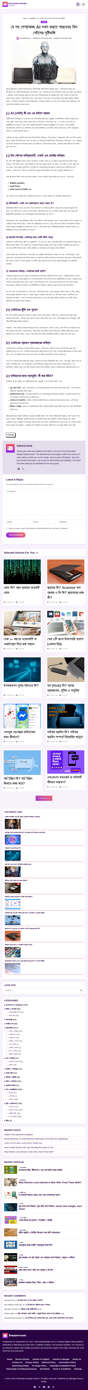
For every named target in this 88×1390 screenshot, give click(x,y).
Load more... (44, 798)
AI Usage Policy (39, 1366)
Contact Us (17, 1362)
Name (9, 522)
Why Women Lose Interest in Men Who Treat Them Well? (29, 1152)
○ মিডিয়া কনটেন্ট (12, 1054)
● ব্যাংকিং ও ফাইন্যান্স (11, 1069)
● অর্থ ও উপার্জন (9, 1058)
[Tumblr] (53, 1387)
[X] (39, 1387)
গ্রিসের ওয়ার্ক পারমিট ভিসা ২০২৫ (31, 1309)
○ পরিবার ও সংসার (13, 1041)
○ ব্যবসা (10, 1065)
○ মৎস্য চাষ (11, 1107)
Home (25, 18)
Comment (12, 491)
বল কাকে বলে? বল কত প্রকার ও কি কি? (30, 1300)
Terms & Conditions (62, 1369)
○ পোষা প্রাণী (12, 1044)
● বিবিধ (6, 1121)
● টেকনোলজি (32, 18)
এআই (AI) (10, 435)
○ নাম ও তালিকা (12, 1051)
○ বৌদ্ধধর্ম (11, 1096)
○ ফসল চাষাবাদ (12, 1117)
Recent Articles (22, 1359)
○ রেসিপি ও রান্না (13, 1048)
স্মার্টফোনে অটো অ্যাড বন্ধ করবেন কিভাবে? (16, 880)
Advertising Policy (20, 1366)
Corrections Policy (67, 1362)
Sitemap (78, 1369)
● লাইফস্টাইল (8, 1028)
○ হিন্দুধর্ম (10, 1093)
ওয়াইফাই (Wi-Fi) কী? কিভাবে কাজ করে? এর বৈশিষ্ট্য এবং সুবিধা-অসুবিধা (25, 913)
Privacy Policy (32, 1362)
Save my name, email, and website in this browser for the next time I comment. (38, 528)
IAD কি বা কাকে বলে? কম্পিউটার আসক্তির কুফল (18, 864)
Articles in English (41, 1359)
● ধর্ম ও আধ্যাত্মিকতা (10, 1089)
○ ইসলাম (10, 1099)
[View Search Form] (78, 4)
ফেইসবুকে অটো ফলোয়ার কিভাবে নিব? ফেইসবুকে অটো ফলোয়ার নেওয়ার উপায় (25, 832)
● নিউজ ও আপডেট (10, 1009)
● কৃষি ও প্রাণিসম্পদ (10, 1103)
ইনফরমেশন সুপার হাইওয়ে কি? (21, 685)
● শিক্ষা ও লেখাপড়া (10, 1081)
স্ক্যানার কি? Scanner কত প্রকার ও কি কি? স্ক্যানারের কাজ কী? (65, 592)
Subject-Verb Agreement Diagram (18, 1134)
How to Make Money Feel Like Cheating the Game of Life (28, 1147)
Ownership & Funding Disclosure (21, 1369)
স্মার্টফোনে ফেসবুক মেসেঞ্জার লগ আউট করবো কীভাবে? (19, 897)
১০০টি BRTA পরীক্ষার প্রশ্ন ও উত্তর (37, 1305)
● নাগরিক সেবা (8, 1024)
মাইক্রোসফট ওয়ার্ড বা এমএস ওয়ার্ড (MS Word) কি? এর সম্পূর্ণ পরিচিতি (24, 961)
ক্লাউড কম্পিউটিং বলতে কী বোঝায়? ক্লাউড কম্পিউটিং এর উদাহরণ (22, 817)
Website (63, 522)
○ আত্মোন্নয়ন (12, 1034)
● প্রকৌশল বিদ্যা (9, 1085)
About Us (76, 1359)
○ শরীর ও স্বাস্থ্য (13, 1031)
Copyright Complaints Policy (63, 1366)
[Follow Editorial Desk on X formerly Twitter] (23, 469)
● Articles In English (13, 1005)
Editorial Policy (49, 1362)
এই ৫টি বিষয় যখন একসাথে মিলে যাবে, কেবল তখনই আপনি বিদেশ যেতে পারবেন (49, 1318)
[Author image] (17, 38)
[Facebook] (35, 1387)
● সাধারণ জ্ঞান (8, 1073)
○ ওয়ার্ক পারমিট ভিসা (14, 1012)
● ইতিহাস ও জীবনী (10, 1077)
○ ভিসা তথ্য (11, 1015)
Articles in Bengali (60, 1359)
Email (35, 522)
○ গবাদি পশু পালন (13, 1110)
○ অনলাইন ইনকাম (13, 1062)
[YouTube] (44, 1387)
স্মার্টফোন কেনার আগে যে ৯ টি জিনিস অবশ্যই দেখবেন (18, 945)
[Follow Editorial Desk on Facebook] (19, 469)
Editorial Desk (26, 38)
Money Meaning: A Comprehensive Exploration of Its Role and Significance (36, 1139)
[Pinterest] (49, 1387)
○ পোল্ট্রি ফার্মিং (12, 1113)
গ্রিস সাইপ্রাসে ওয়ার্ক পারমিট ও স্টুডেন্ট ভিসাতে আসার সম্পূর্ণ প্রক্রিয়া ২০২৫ (41, 1313)
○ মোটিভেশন (11, 1038)
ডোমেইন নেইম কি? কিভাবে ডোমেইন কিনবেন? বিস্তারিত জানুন (23, 1143)
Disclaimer (45, 1369)
